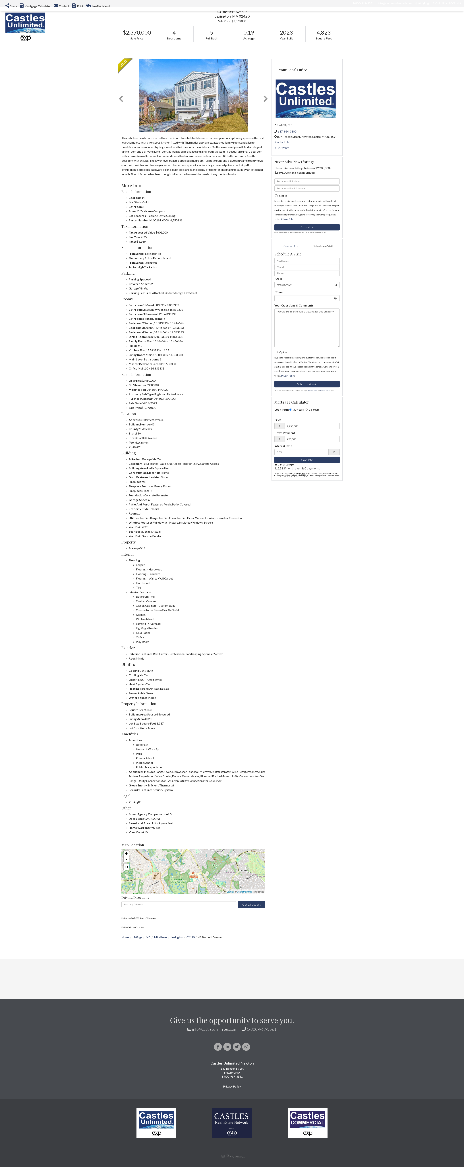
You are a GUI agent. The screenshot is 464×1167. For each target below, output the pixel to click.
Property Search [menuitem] (262, 19)
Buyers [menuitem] (354, 19)
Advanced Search (87, 57)
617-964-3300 (287, 189)
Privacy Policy (287, 277)
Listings (137, 995)
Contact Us (282, 200)
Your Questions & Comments (294, 363)
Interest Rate (283, 503)
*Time (278, 349)
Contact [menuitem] (451, 19)
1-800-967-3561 (262, 1086)
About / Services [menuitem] (405, 19)
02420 (191, 995)
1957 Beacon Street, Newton (407, 42)
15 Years (314, 467)
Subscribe (307, 285)
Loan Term (281, 467)
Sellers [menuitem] (375, 19)
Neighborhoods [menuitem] (300, 19)
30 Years (298, 467)
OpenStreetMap (244, 949)
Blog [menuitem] (432, 19)
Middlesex (160, 995)
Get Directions (251, 962)
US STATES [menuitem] (331, 19)
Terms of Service (325, 448)
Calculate (307, 517)
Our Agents (282, 205)
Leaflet (230, 949)
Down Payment (284, 490)
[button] (96, 50)
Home (125, 995)
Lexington (177, 995)
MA (148, 995)
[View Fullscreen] (126, 924)
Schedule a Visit (323, 303)
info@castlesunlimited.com (214, 1086)
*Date (278, 336)
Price (277, 477)
